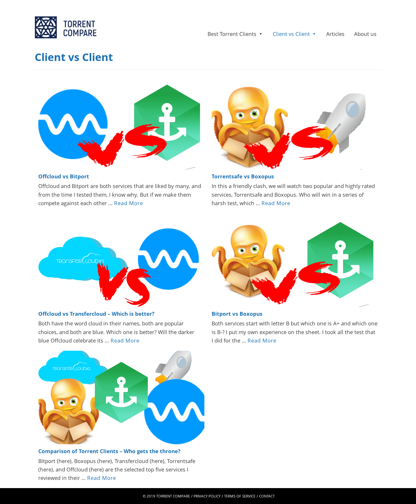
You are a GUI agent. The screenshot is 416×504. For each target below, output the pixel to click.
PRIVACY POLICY (207, 496)
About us (365, 33)
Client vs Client (291, 33)
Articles (335, 33)
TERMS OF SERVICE (239, 496)
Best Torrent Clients (232, 33)
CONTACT (267, 496)
